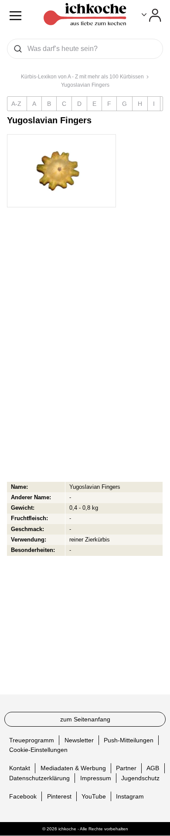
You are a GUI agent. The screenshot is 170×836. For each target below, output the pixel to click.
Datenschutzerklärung (39, 778)
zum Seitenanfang (85, 719)
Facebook (23, 796)
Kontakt (19, 768)
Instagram (130, 796)
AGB (152, 768)
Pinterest (59, 796)
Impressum (95, 778)
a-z (16, 103)
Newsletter (79, 740)
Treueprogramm (31, 740)
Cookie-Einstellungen (38, 750)
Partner (126, 768)
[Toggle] (151, 15)
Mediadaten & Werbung (73, 768)
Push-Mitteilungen (128, 740)
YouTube (94, 796)
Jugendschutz (140, 778)
